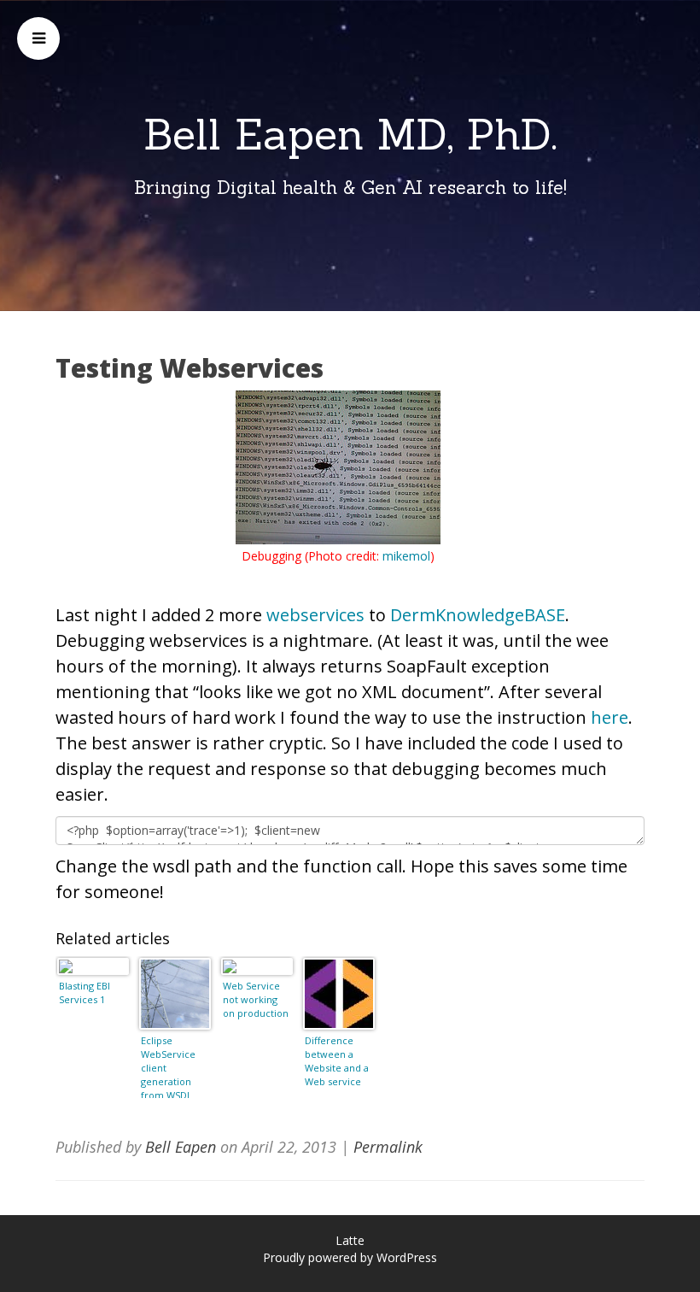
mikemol (406, 556)
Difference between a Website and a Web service (337, 1061)
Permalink (388, 1146)
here (609, 717)
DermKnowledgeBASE (477, 614)
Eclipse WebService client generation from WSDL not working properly (168, 1066)
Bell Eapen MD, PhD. (350, 134)
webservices (315, 614)
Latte (350, 1240)
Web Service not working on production (256, 999)
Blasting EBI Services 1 (84, 992)
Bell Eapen (180, 1146)
